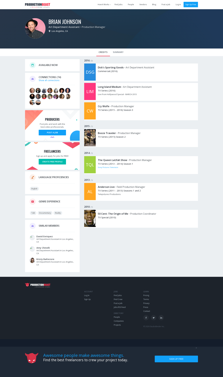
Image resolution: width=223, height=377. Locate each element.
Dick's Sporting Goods (111, 67)
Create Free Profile (52, 161)
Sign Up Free (190, 4)
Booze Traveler (107, 133)
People (131, 4)
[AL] (90, 199)
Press (145, 307)
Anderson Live (106, 187)
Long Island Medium (109, 87)
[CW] (90, 118)
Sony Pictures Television (108, 167)
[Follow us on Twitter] (153, 317)
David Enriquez (44, 236)
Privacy (146, 303)
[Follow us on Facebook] (146, 317)
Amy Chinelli (43, 247)
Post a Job (166, 4)
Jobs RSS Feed (120, 307)
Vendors (143, 4)
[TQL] (90, 172)
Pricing (146, 295)
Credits (103, 52)
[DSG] (90, 79)
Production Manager (93, 27)
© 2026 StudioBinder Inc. (154, 326)
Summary (118, 52)
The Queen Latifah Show (112, 160)
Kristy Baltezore (45, 259)
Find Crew (118, 299)
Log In (86, 295)
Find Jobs (118, 4)
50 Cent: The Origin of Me (113, 213)
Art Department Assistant (64, 27)
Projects (117, 325)
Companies (119, 321)
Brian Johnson (65, 21)
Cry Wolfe (103, 106)
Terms (146, 299)
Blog (154, 4)
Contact (146, 311)
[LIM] (90, 99)
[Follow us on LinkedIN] (161, 317)
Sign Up (87, 299)
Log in (178, 4)
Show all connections (49, 80)
